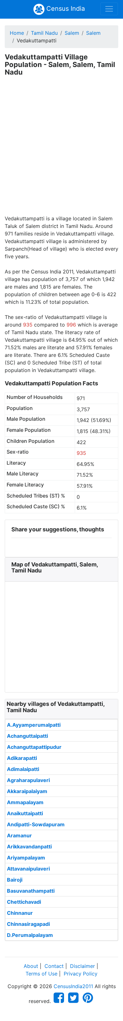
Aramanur (19, 835)
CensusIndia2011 (73, 986)
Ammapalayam (25, 802)
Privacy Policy (80, 973)
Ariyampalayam (26, 857)
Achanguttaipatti (27, 736)
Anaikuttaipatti (25, 813)
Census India (64, 8)
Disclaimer (82, 966)
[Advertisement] (61, 149)
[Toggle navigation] (109, 9)
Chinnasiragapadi (28, 924)
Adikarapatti (22, 758)
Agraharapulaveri (28, 780)
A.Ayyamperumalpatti (34, 725)
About (31, 966)
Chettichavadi (24, 902)
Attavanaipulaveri (28, 868)
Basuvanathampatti (31, 891)
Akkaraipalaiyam (27, 791)
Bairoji (14, 880)
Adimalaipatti (23, 769)
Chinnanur (20, 913)
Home (17, 33)
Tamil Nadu (44, 33)
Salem (72, 33)
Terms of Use (41, 973)
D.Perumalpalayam (30, 935)
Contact (54, 966)
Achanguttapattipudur (34, 747)
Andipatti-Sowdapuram (36, 824)
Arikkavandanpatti (29, 846)
